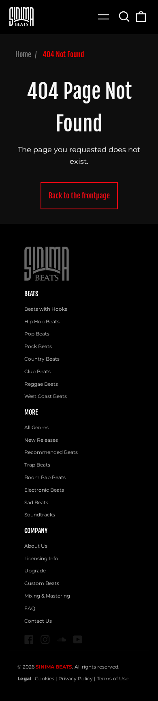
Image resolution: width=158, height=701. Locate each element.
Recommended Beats (51, 452)
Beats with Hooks (45, 309)
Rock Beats (38, 346)
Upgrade (35, 571)
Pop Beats (36, 334)
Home (23, 54)
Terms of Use (112, 678)
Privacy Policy (75, 678)
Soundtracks (39, 515)
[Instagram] (45, 639)
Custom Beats (41, 583)
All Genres (36, 427)
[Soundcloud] (61, 639)
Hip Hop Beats (42, 321)
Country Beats (42, 359)
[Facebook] (29, 639)
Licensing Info (41, 558)
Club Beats (37, 371)
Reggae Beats (41, 384)
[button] (124, 17)
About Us (35, 546)
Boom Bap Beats (45, 477)
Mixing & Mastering (47, 596)
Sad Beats (36, 502)
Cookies (44, 678)
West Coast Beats (45, 396)
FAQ (29, 608)
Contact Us (38, 621)
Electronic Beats (44, 490)
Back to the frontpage (79, 195)
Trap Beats (37, 465)
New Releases (41, 440)
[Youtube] (78, 639)
